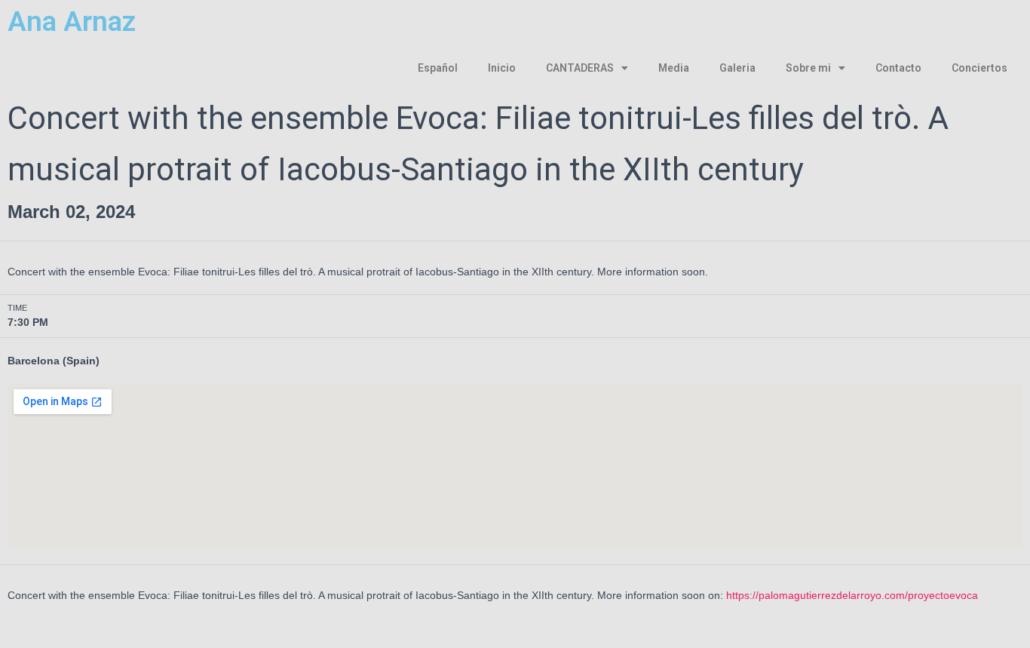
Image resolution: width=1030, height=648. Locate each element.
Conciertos (979, 68)
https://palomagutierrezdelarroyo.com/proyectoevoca (852, 595)
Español (438, 68)
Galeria (737, 68)
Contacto (898, 68)
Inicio (502, 68)
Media (673, 68)
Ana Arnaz (72, 21)
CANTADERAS (580, 68)
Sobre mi (808, 68)
